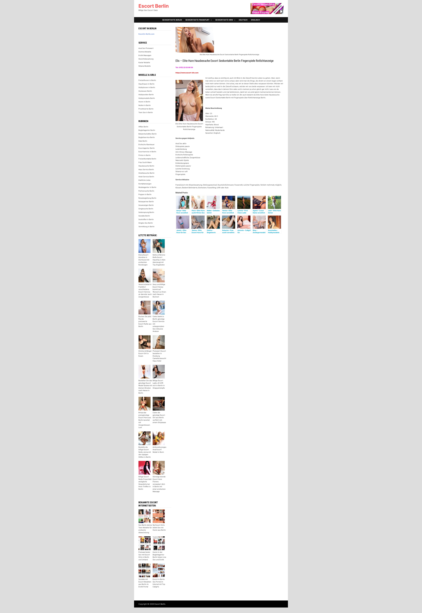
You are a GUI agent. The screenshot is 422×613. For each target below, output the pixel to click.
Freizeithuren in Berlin (147, 80)
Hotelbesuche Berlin (146, 173)
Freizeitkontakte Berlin (147, 159)
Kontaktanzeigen (144, 184)
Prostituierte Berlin (145, 109)
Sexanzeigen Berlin (146, 205)
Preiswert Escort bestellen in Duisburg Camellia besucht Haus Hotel (159, 356)
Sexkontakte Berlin (172, 20)
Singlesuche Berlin (145, 209)
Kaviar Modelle (144, 62)
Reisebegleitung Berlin (147, 198)
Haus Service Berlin (146, 169)
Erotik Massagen (144, 55)
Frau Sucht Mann (145, 162)
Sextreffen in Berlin (146, 219)
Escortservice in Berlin (147, 152)
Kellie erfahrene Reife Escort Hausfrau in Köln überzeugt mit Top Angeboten (159, 260)
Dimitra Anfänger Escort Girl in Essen (145, 353)
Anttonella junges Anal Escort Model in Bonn (159, 449)
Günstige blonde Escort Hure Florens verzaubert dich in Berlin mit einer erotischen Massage (159, 484)
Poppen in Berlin (144, 194)
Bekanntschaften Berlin (147, 134)
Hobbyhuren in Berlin (146, 87)
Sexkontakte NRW (224, 20)
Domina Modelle (144, 52)
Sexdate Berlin (144, 216)
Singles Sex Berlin (145, 223)
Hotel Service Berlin (146, 177)
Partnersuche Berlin (146, 191)
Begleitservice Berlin (146, 137)
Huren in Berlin (144, 102)
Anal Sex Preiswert (145, 48)
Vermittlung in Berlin (146, 227)
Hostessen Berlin (145, 91)
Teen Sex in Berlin (145, 112)
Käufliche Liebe (144, 180)
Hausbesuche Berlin (146, 166)
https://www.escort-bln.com (187, 73)
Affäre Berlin (143, 127)
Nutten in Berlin (144, 105)
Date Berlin (142, 141)
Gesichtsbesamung (145, 59)
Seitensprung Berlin (146, 212)
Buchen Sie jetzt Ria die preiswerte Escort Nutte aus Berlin (144, 321)
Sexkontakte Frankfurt (197, 20)
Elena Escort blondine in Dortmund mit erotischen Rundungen (143, 260)
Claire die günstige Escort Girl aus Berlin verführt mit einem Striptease (159, 417)
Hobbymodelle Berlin (146, 98)
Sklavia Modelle (144, 66)
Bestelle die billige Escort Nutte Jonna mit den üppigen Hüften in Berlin (144, 452)
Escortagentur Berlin (146, 148)
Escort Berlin (153, 6)
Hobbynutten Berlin (146, 94)
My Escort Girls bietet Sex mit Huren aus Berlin (159, 527)
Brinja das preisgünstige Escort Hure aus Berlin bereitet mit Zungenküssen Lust (144, 420)
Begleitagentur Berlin (146, 130)
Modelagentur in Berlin (147, 187)
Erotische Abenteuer (146, 144)
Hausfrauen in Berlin (146, 84)
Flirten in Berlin (144, 155)
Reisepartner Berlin (146, 201)
